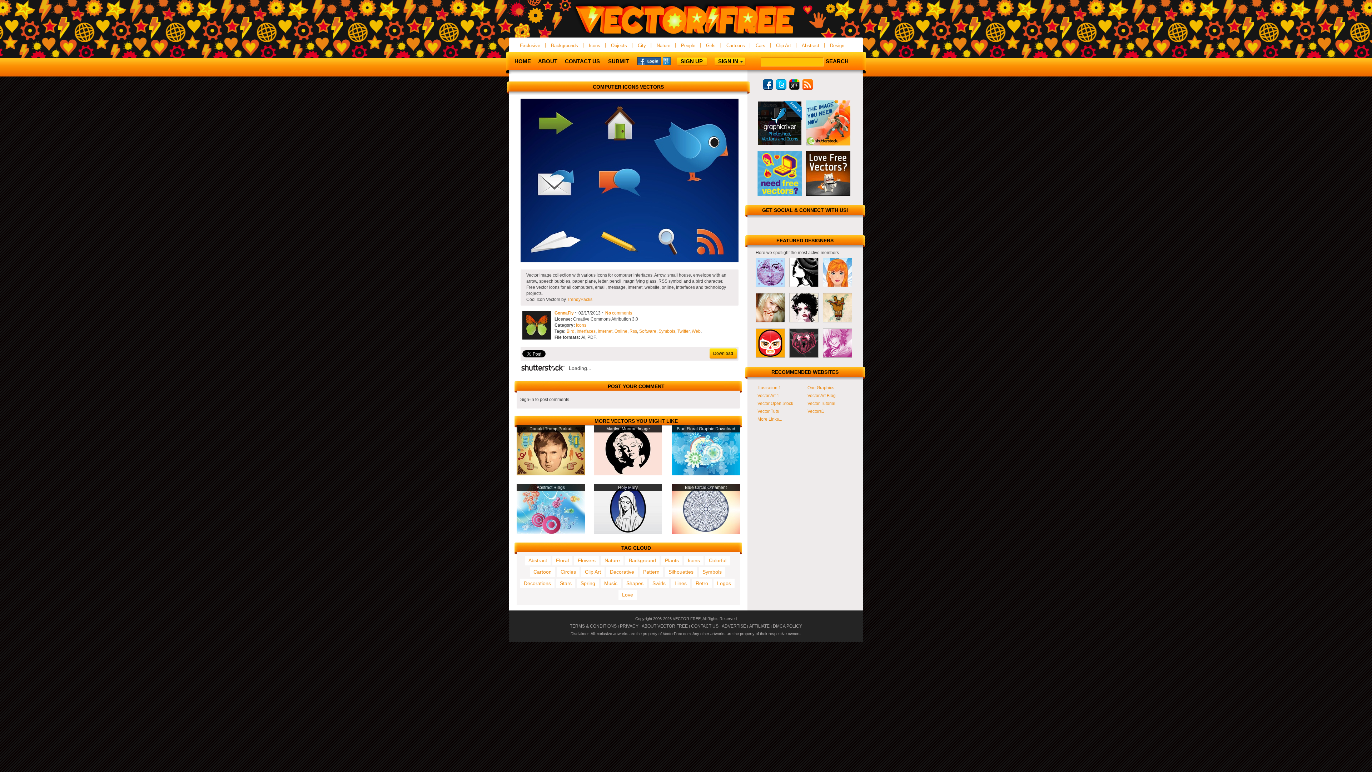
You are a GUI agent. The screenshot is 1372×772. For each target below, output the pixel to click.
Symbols (666, 331)
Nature (663, 45)
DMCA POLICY (787, 626)
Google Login (674, 61)
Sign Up (692, 61)
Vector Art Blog (821, 395)
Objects (619, 45)
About (547, 61)
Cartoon (542, 572)
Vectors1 (815, 411)
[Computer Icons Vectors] (630, 260)
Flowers (587, 560)
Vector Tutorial (821, 403)
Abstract (810, 45)
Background (642, 560)
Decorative (622, 572)
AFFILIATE (759, 626)
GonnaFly (564, 313)
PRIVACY (629, 626)
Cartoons (735, 45)
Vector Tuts (768, 411)
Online (621, 331)
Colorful (717, 560)
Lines (681, 583)
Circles (568, 572)
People (688, 45)
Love (627, 595)
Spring (588, 583)
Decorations (537, 583)
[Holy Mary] (628, 532)
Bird (571, 331)
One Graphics (820, 387)
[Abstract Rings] (551, 532)
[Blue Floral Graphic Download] (706, 474)
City (642, 45)
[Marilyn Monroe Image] (628, 474)
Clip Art (783, 45)
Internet (605, 331)
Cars (760, 45)
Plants (672, 560)
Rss (633, 331)
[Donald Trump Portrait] (551, 474)
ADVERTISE (734, 626)
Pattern (651, 572)
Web (696, 331)
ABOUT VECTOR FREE (665, 626)
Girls (711, 45)
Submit (618, 61)
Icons (594, 45)
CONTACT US (705, 626)
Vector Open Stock (775, 403)
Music (610, 583)
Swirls (659, 583)
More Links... (769, 419)
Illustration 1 (769, 387)
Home (522, 61)
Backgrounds (564, 45)
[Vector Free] (686, 34)
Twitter (683, 331)
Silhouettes (681, 572)
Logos (724, 583)
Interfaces (586, 331)
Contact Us (582, 61)
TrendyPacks (579, 299)
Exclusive (530, 45)
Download (723, 353)
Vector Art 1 (768, 395)
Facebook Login (649, 61)
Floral (562, 560)
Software (647, 331)
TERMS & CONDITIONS (593, 626)
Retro (702, 583)
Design (837, 45)
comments (618, 313)
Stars (566, 583)
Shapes (634, 583)
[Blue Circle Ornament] (706, 532)
